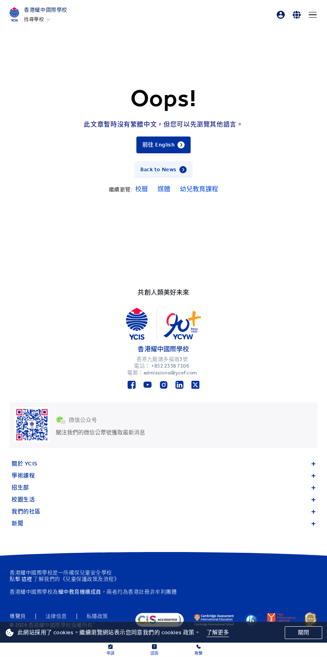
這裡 (27, 579)
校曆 (141, 189)
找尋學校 (34, 19)
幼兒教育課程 (199, 189)
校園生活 (23, 499)
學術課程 (23, 475)
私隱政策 (97, 616)
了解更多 (218, 632)
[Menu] (312, 14)
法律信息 (56, 616)
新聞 (17, 523)
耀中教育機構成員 (79, 592)
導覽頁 (18, 616)
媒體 (164, 189)
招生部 (20, 487)
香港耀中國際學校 (45, 10)
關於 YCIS (24, 463)
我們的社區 (26, 511)
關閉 (303, 632)
